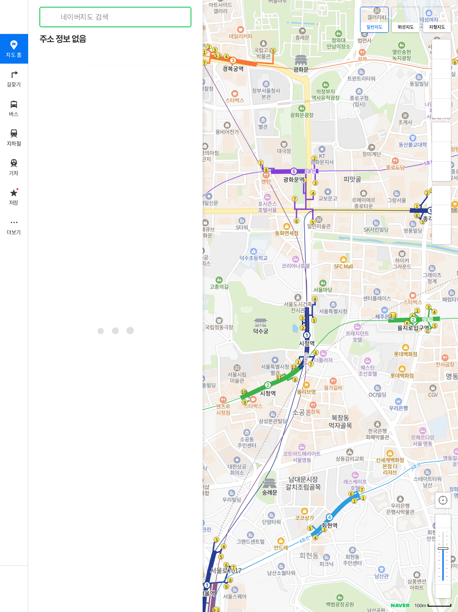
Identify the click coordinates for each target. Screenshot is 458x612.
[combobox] (115, 17)
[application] (243, 306)
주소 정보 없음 (62, 39)
